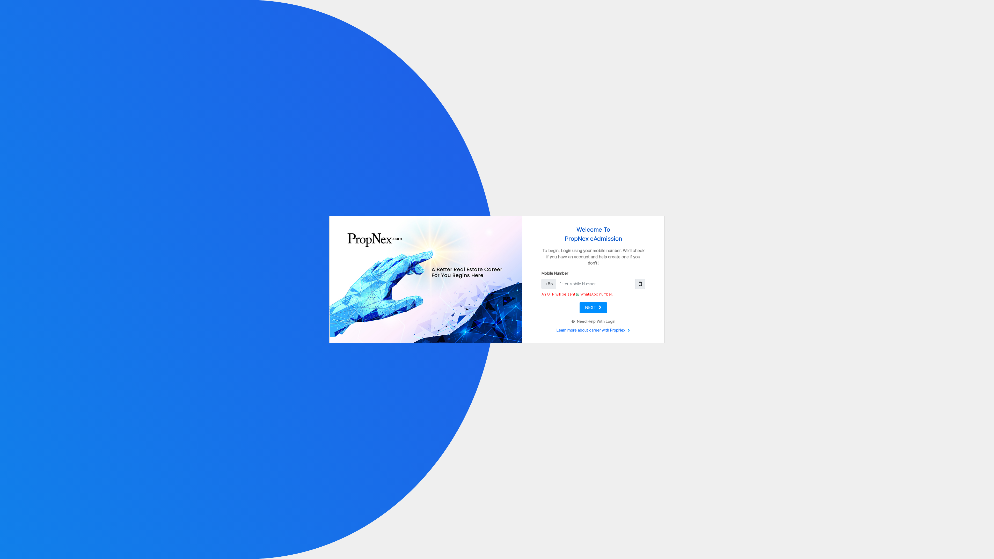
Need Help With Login (595, 321)
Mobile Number (555, 273)
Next (591, 307)
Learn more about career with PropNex (591, 330)
